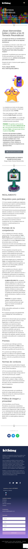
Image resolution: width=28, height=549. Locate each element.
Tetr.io (23, 237)
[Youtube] (16, 482)
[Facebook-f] (20, 482)
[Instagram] (9, 482)
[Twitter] (13, 482)
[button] (24, 2)
